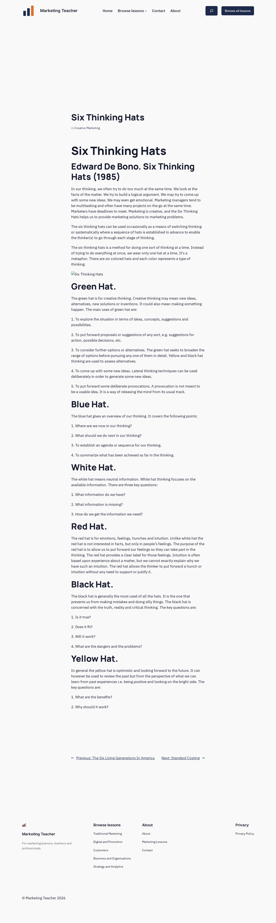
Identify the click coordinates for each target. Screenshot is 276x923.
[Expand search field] (211, 10)
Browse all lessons (238, 11)
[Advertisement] (138, 56)
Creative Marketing (87, 128)
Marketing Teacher (59, 10)
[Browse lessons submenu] (146, 11)
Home (108, 10)
